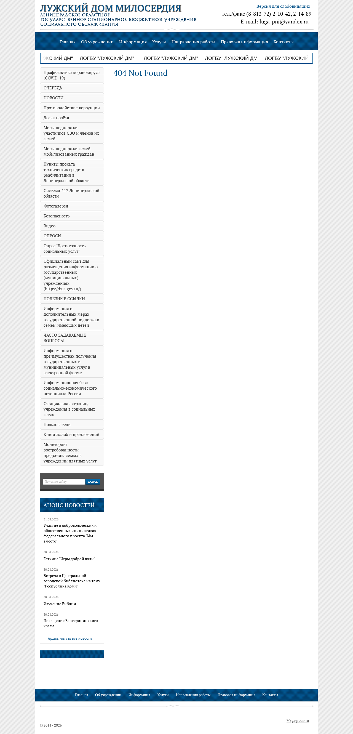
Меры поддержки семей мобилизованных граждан (69, 151)
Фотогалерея (56, 206)
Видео (49, 225)
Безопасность (57, 216)
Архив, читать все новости (70, 638)
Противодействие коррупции (72, 107)
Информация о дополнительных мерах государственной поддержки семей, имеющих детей (71, 317)
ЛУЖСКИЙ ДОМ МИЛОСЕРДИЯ (110, 7)
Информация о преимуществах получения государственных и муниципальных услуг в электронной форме (70, 361)
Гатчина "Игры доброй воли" (69, 558)
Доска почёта (56, 117)
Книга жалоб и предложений (71, 434)
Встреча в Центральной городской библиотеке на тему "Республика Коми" (72, 581)
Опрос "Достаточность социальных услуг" (65, 248)
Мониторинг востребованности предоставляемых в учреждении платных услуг (70, 453)
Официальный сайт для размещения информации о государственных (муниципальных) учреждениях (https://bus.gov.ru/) (71, 274)
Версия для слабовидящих (283, 6)
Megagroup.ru (298, 720)
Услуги (159, 42)
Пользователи (57, 424)
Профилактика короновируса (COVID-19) (72, 75)
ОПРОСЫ (52, 235)
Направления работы (193, 42)
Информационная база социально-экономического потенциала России (70, 388)
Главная (68, 42)
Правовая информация (244, 42)
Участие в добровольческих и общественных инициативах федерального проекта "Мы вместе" (70, 533)
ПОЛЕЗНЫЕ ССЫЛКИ (64, 298)
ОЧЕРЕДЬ (53, 88)
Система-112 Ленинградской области (71, 193)
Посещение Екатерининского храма (71, 623)
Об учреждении (97, 42)
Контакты (284, 42)
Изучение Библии (60, 603)
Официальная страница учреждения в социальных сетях (69, 409)
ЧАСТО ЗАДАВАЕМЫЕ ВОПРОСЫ (65, 337)
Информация (133, 42)
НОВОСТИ (53, 97)
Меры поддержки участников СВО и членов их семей (71, 133)
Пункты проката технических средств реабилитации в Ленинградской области (67, 172)
